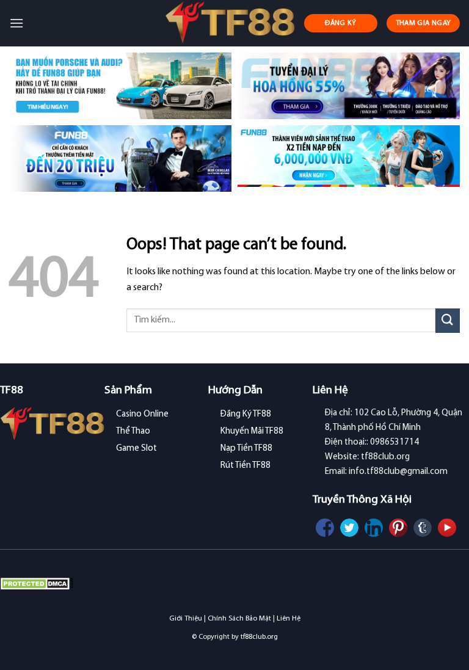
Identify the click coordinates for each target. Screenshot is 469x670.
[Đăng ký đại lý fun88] (120, 86)
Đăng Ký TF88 (245, 414)
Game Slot (136, 448)
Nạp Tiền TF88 (246, 448)
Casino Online (142, 414)
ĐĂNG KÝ (341, 23)
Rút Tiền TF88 (245, 465)
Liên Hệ (288, 618)
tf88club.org (259, 637)
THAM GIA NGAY (423, 23)
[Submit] (447, 320)
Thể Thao (133, 431)
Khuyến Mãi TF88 (251, 431)
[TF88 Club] (230, 23)
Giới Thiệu (185, 618)
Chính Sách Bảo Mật (239, 618)
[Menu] (16, 23)
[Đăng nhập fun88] (349, 158)
